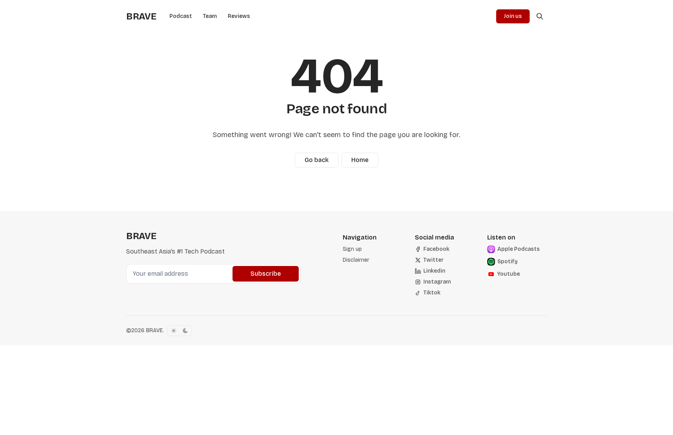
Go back (317, 160)
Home (359, 160)
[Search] (540, 16)
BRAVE (154, 330)
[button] (352, 249)
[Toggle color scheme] (179, 330)
